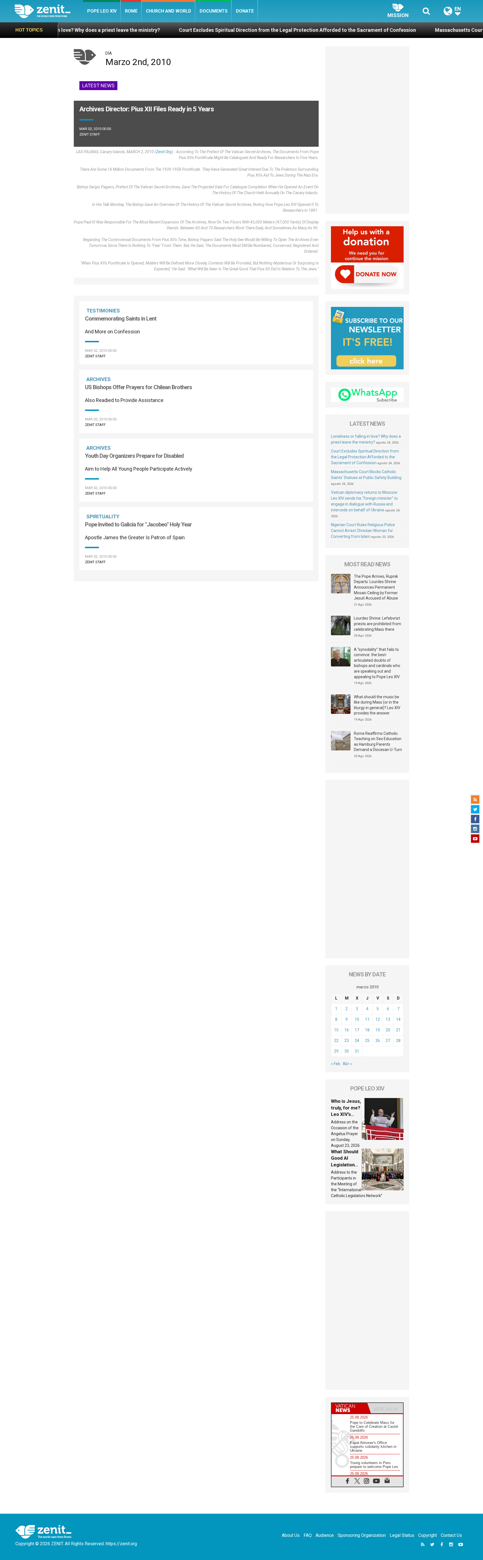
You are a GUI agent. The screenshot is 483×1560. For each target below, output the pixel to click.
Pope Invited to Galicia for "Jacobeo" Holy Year (138, 524)
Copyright (427, 1535)
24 (357, 1040)
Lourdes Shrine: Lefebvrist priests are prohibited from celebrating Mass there (377, 623)
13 (388, 1019)
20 (388, 1030)
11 (367, 1019)
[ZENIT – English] (49, 11)
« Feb (335, 1063)
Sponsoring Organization (362, 1535)
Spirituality (102, 516)
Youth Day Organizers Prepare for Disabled (134, 455)
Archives (98, 379)
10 (357, 1019)
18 (367, 1030)
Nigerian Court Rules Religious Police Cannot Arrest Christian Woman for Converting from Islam (363, 531)
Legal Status (402, 1535)
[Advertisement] (367, 130)
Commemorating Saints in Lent (120, 318)
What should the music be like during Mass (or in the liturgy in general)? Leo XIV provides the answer (377, 705)
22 (336, 1040)
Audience (325, 1535)
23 (346, 1040)
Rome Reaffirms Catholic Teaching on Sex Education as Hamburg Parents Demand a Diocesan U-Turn (378, 741)
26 (377, 1040)
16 (346, 1030)
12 (377, 1019)
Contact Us (451, 1535)
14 (398, 1019)
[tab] (349, 1408)
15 (336, 1030)
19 (377, 1030)
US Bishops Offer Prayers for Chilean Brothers (138, 387)
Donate (245, 11)
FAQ (308, 1535)
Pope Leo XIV (102, 11)
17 (357, 1030)
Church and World (168, 11)
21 (398, 1030)
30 (346, 1051)
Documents (214, 11)
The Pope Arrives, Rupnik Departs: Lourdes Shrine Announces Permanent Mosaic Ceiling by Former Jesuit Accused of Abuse (376, 587)
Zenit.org (164, 152)
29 (336, 1051)
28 (398, 1040)
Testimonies (103, 311)
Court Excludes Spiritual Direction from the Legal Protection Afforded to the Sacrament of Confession (228, 30)
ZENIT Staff (89, 134)
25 (367, 1040)
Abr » (347, 1063)
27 (388, 1040)
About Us (291, 1535)
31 (357, 1051)
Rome (131, 11)
